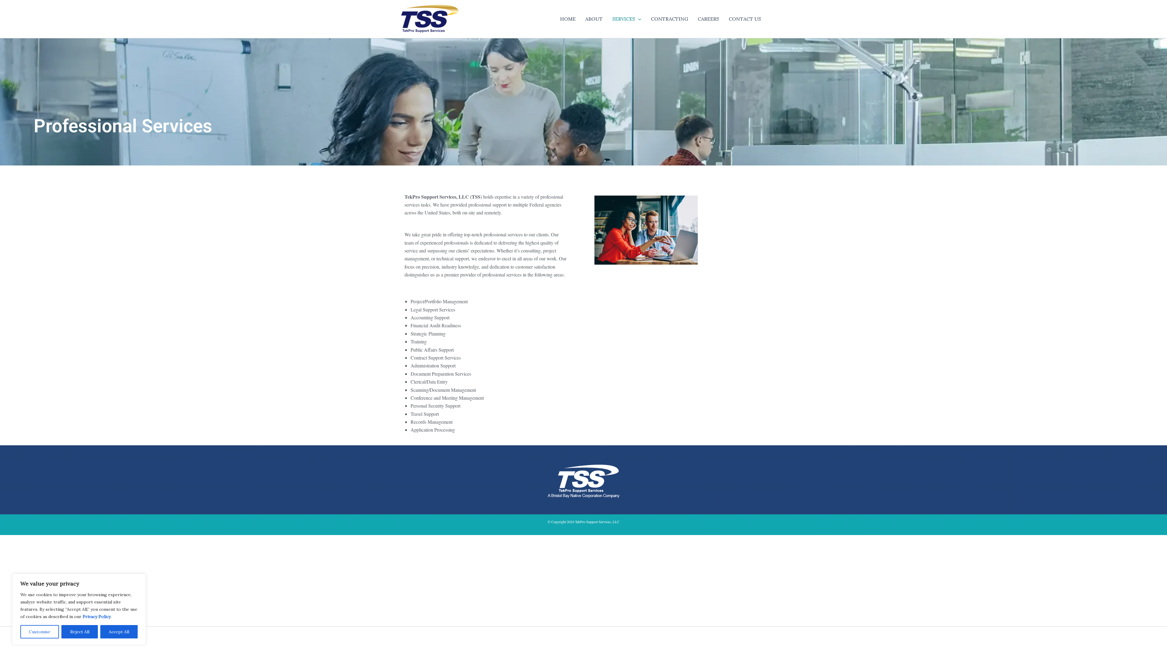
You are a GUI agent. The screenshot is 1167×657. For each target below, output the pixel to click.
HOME (568, 19)
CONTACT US (745, 19)
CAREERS (708, 19)
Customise (39, 631)
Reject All (79, 631)
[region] (79, 609)
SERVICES (623, 19)
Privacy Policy (97, 616)
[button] (638, 19)
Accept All (119, 631)
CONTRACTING (669, 19)
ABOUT (594, 19)
